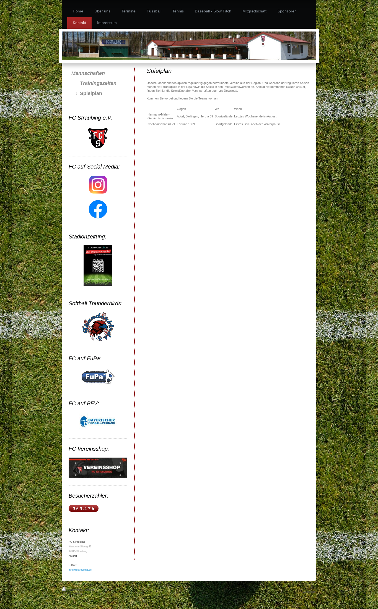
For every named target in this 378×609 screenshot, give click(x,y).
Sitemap (89, 590)
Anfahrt (73, 556)
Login (313, 588)
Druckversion (75, 590)
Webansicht (309, 591)
